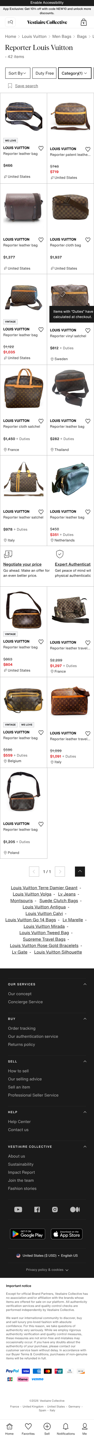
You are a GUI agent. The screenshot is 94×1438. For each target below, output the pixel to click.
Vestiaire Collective (30, 1147)
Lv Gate (20, 952)
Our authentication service (33, 1036)
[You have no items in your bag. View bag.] (83, 22)
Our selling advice (25, 1079)
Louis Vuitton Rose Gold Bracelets (44, 945)
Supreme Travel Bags (44, 939)
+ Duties (66, 348)
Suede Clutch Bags (58, 901)
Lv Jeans (67, 894)
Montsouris (21, 901)
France (14, 1406)
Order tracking (22, 1028)
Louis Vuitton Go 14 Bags (30, 920)
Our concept (20, 994)
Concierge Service (25, 1002)
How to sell (18, 1071)
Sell (12, 1061)
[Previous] (34, 872)
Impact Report (21, 1172)
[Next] (60, 872)
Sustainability (21, 1164)
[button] (83, 22)
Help (13, 1112)
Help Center (19, 1121)
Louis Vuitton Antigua (44, 907)
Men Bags (61, 36)
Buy (12, 1019)
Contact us (18, 1130)
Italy (52, 1410)
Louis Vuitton (34, 36)
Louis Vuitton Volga (32, 894)
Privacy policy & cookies (44, 1269)
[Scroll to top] (80, 872)
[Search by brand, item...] (10, 22)
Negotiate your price (22, 564)
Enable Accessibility (46, 2)
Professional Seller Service (33, 1095)
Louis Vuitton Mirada (44, 926)
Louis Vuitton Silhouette (58, 952)
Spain (42, 1410)
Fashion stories (22, 1188)
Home (10, 36)
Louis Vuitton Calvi (44, 913)
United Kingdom (33, 1406)
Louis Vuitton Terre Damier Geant (44, 888)
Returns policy (21, 1044)
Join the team (21, 1180)
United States (56, 1406)
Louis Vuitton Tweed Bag (44, 933)
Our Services (22, 984)
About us (16, 1156)
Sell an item (19, 1087)
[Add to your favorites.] (41, 148)
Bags (81, 36)
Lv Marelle (73, 920)
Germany (74, 1406)
